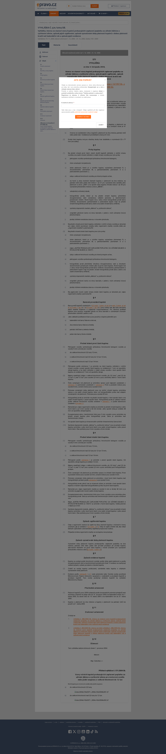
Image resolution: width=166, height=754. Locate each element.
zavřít (101, 125)
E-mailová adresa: (67, 102)
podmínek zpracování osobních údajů (86, 112)
